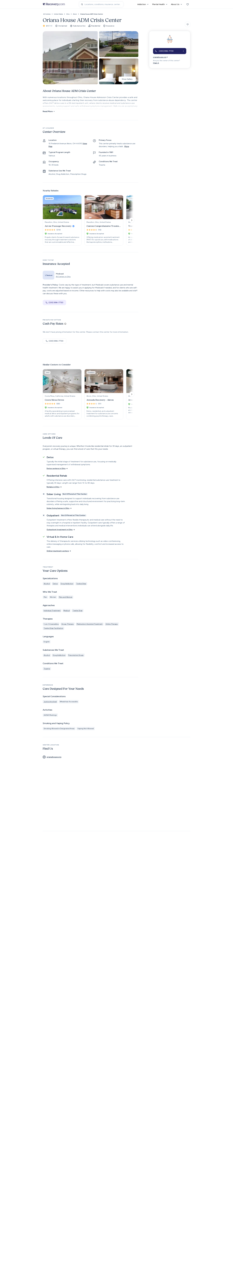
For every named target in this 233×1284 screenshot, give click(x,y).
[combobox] (101, 4)
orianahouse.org (159, 57)
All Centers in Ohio (63, 277)
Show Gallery (127, 79)
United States (58, 14)
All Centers (46, 14)
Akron (75, 14)
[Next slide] (131, 220)
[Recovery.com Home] (54, 4)
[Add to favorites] (187, 24)
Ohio (68, 14)
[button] (169, 51)
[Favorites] (187, 4)
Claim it (156, 63)
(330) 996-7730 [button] (56, 302)
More (126, 146)
